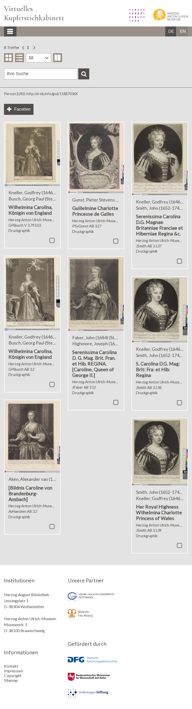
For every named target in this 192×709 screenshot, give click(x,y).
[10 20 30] (38, 57)
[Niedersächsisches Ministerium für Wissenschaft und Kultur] (96, 680)
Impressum (13, 670)
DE (171, 31)
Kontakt (11, 666)
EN (183, 31)
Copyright (13, 675)
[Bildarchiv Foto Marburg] (96, 616)
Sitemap (11, 680)
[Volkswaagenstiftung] (96, 697)
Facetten (22, 109)
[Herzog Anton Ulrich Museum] (166, 19)
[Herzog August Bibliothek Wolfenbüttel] (133, 19)
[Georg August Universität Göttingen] (96, 600)
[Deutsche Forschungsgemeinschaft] (96, 663)
